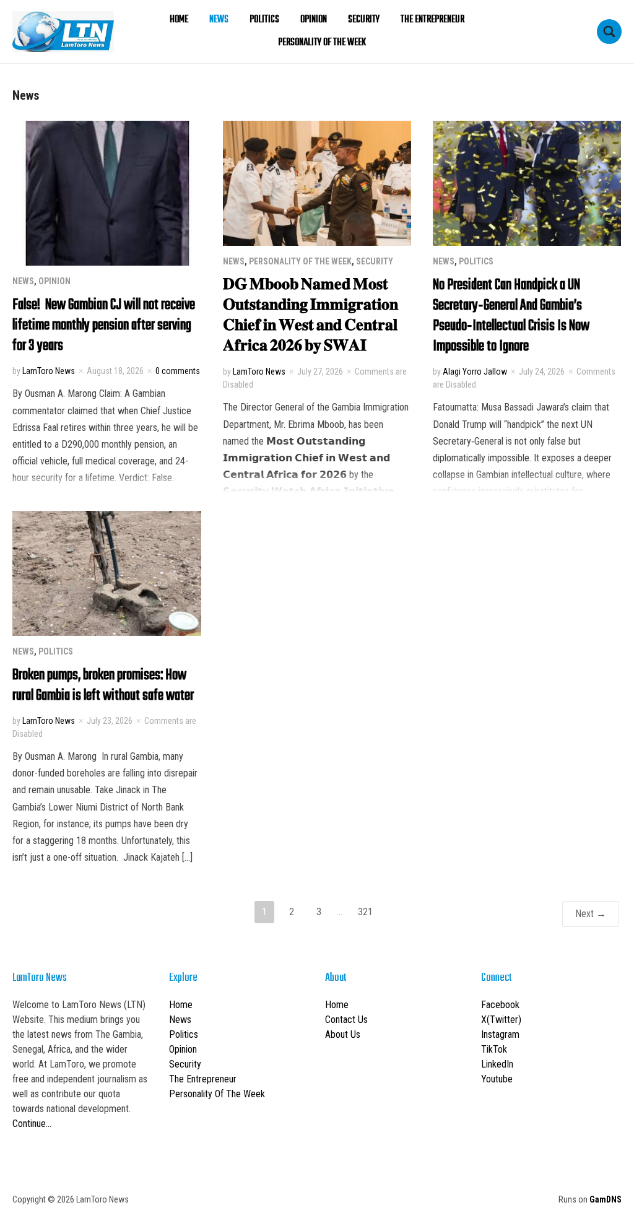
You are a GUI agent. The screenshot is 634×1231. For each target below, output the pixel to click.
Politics (264, 20)
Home (179, 20)
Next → (590, 914)
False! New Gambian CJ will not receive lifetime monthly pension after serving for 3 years (103, 325)
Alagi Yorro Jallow (475, 371)
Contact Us (346, 1019)
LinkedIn (497, 1064)
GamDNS (605, 1199)
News (218, 20)
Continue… (31, 1123)
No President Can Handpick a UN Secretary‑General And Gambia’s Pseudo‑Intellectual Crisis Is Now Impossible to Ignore (511, 316)
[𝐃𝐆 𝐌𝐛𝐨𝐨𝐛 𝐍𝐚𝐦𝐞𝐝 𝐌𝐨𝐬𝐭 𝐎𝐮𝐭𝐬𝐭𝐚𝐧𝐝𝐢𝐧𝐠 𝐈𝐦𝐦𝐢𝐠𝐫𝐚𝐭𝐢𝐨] (317, 182)
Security (364, 20)
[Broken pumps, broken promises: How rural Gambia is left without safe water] (106, 572)
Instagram (500, 1034)
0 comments (177, 371)
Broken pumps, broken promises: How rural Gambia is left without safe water (103, 685)
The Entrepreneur (432, 20)
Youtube (497, 1079)
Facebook (500, 1005)
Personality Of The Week (322, 43)
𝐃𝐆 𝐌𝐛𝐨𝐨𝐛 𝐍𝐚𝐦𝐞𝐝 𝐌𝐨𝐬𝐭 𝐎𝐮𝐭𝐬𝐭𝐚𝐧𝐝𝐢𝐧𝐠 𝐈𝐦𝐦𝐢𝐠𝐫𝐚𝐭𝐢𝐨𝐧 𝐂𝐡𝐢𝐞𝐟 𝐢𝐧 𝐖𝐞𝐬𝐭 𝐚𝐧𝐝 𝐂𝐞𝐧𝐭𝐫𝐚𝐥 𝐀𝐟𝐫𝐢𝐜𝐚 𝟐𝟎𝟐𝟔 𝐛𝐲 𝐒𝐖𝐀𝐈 (310, 316)
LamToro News (48, 371)
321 (365, 912)
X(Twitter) (501, 1019)
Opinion (313, 20)
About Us (342, 1034)
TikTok (494, 1049)
